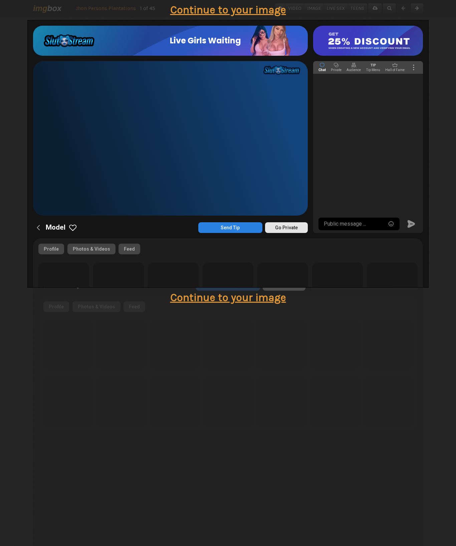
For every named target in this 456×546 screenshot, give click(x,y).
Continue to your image (228, 10)
